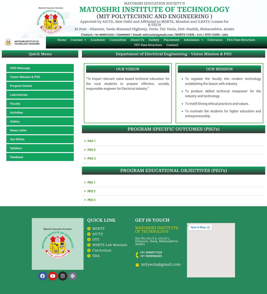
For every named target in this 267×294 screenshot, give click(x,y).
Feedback (16, 157)
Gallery (154, 40)
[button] (173, 141)
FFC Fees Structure (148, 45)
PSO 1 (92, 141)
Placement (171, 40)
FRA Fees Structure (241, 40)
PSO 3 (92, 158)
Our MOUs (17, 139)
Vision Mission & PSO (25, 77)
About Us (137, 40)
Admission (191, 40)
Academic (97, 40)
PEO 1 (91, 182)
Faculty (15, 103)
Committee (118, 40)
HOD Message (20, 68)
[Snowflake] (72, 276)
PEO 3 (91, 200)
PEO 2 (91, 191)
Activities (16, 112)
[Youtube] (52, 276)
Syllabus (16, 148)
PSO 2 (92, 150)
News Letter (18, 130)
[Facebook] (42, 276)
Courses (76, 40)
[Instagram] (62, 276)
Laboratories (19, 94)
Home (61, 40)
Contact (172, 45)
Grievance (215, 40)
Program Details (21, 86)
